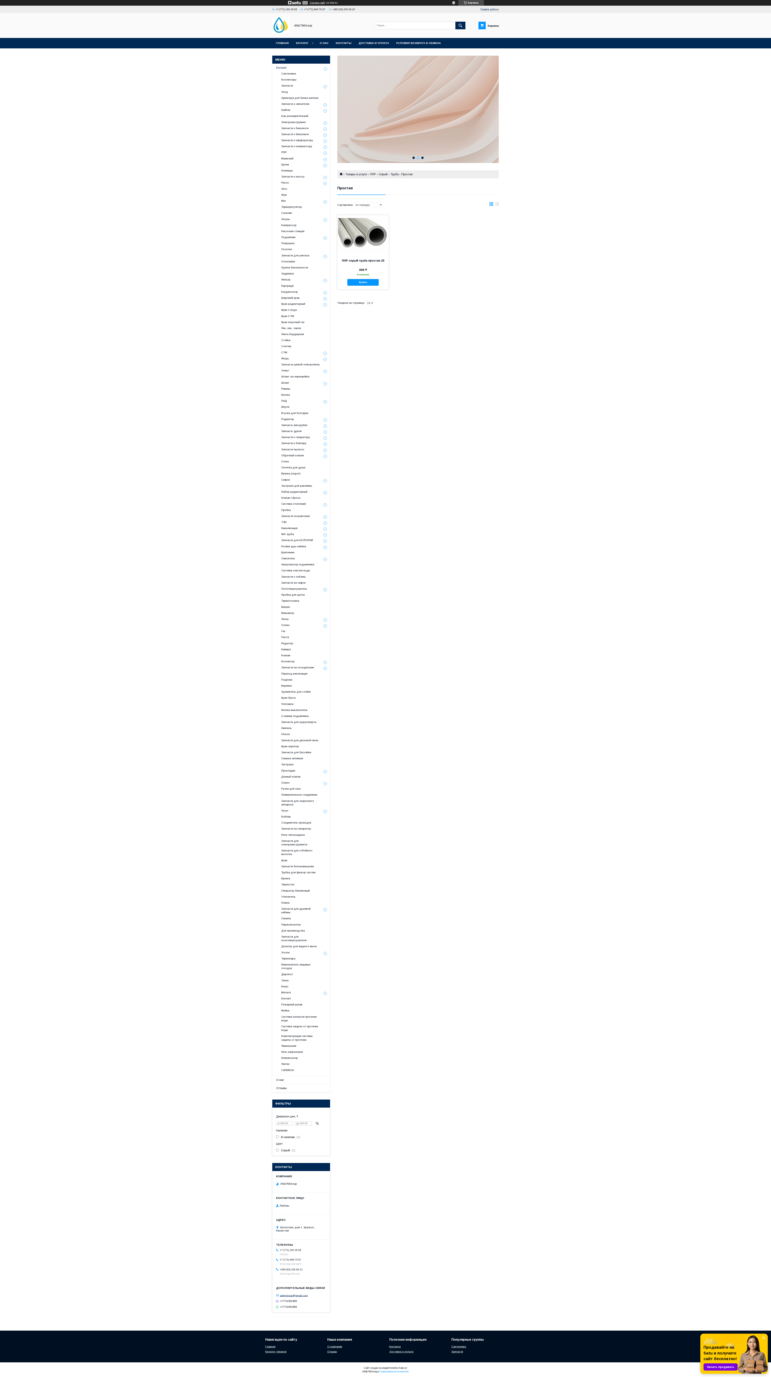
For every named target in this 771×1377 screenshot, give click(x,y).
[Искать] (460, 25)
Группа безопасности (294, 267)
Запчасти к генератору (295, 437)
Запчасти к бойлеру (293, 443)
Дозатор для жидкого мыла (299, 946)
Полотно (286, 249)
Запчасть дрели (291, 431)
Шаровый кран (290, 297)
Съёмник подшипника (295, 716)
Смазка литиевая (292, 758)
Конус (285, 986)
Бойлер (286, 816)
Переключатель (291, 924)
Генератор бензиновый (295, 890)
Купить (363, 282)
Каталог (302, 43)
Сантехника (288, 73)
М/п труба (287, 534)
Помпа (285, 902)
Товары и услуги (356, 174)
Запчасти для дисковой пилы (299, 740)
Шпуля (285, 406)
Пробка (286, 510)
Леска (285, 619)
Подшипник (288, 237)
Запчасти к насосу (293, 176)
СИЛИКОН (287, 1070)
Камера (286, 649)
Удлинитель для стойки (296, 691)
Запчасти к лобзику (293, 576)
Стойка (285, 340)
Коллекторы (288, 79)
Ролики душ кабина (293, 546)
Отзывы (281, 1088)
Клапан (285, 655)
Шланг (285, 382)
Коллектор (288, 661)
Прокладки (288, 770)
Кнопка (285, 394)
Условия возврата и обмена (418, 43)
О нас (324, 43)
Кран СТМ (287, 316)
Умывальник (288, 1045)
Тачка (285, 980)
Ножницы (287, 170)
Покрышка (287, 243)
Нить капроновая (292, 1051)
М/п (283, 200)
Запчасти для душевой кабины (296, 910)
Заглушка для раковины (296, 485)
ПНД (284, 400)
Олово (285, 625)
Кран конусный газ (292, 322)
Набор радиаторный (294, 491)
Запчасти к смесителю (295, 103)
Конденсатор (289, 291)
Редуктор (287, 643)
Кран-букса (288, 697)
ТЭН (284, 522)
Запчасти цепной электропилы (300, 364)
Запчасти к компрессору (296, 146)
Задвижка (287, 273)
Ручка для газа (291, 788)
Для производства (293, 930)
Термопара (288, 958)
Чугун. (285, 810)
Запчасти (287, 85)
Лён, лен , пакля (291, 328)
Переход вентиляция (294, 673)
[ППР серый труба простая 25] (363, 235)
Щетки (285, 164)
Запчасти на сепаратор (296, 828)
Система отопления (293, 503)
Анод (284, 91)
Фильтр (286, 279)
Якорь (285, 358)
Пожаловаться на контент (394, 1371)
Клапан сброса (290, 497)
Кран (284, 860)
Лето (284, 188)
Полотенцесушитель (294, 588)
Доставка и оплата (374, 43)
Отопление (288, 261)
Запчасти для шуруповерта (298, 722)
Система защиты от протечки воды (299, 1028)
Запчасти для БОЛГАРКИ (297, 540)
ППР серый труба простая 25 (363, 260)
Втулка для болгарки (294, 413)
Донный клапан (291, 776)
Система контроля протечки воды (299, 1018)
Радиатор (287, 419)
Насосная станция (292, 231)
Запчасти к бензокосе (295, 128)
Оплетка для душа (293, 467)
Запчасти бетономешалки (297, 866)
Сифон (285, 479)
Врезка (285, 878)
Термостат (288, 884)
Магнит (285, 606)
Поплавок (287, 703)
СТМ (284, 352)
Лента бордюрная (292, 334)
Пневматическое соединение (299, 794)
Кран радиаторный (293, 303)
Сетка (285, 461)
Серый (383, 174)
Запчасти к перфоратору (297, 140)
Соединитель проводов (296, 822)
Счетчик (286, 346)
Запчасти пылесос (292, 449)
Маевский (287, 158)
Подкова (286, 679)
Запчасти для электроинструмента (294, 842)
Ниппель (286, 728)
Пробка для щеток (293, 594)
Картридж (287, 285)
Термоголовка (290, 600)
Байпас (286, 109)
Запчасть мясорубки (294, 425)
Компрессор (289, 225)
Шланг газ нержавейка (295, 376)
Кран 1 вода (289, 309)
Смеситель (288, 558)
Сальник (286, 212)
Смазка (286, 918)
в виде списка (497, 205)
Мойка (285, 1010)
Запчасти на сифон (293, 582)
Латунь (285, 219)
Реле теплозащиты (293, 834)
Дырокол (287, 974)
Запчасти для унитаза (295, 255)
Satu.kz (403, 1368)
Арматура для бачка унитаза (299, 97)
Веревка (286, 685)
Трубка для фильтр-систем (298, 872)
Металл (286, 992)
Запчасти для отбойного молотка (296, 852)
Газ (283, 631)
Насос (285, 182)
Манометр (287, 613)
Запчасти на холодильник (297, 667)
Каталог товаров (276, 1351)
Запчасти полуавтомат (295, 516)
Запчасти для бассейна (296, 752)
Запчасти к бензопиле (295, 134)
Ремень (285, 388)
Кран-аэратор (290, 746)
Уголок (285, 952)
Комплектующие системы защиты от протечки (297, 1038)
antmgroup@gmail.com (294, 1295)
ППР (373, 174)
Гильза (285, 734)
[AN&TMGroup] (280, 32)
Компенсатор (289, 1057)
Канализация (289, 528)
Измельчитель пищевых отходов (296, 966)
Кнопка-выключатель (294, 709)
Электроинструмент (293, 122)
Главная (282, 43)
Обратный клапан (292, 455)
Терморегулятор (291, 206)
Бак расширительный (294, 115)
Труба (395, 174)
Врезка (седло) (291, 473)
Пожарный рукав (291, 1004)
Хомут (285, 370)
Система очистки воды (295, 570)
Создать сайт (317, 2)
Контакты (343, 43)
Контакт (286, 998)
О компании (334, 1346)
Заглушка (287, 764)
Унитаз (285, 1063)
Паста (285, 637)
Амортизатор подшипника (297, 564)
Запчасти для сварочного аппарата (297, 802)
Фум (284, 194)
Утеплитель (288, 896)
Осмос (285, 782)
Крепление (287, 552)
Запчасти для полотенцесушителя (294, 938)
